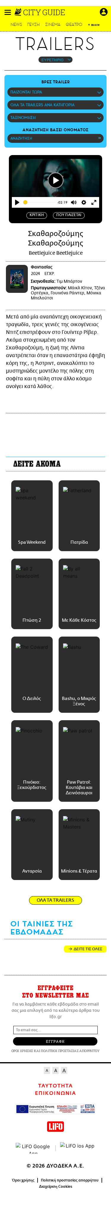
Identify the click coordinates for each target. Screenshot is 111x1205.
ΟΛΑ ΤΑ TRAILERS (55, 900)
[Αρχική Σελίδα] (18, 12)
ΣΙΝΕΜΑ (52, 24)
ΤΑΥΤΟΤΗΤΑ (55, 1086)
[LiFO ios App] (78, 1148)
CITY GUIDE (44, 12)
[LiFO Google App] (33, 1148)
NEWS (16, 24)
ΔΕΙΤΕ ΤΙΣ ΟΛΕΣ (88, 949)
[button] (7, 12)
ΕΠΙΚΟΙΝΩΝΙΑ (55, 1093)
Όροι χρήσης (23, 1180)
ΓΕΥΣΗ (33, 24)
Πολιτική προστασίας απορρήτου (70, 1180)
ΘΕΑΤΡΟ (74, 24)
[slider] (39, 202)
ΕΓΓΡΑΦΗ (55, 1041)
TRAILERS (55, 44)
